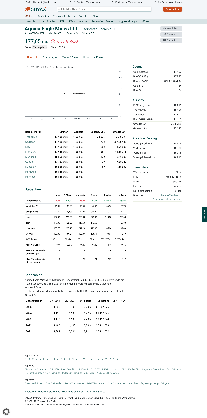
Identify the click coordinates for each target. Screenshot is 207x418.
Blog (95, 16)
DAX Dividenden (54, 383)
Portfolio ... (173, 40)
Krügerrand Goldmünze (152, 369)
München (30, 156)
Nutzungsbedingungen (73, 391)
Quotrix (29, 161)
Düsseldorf (31, 166)
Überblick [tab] (32, 57)
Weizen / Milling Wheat (107, 373)
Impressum (30, 391)
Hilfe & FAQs (99, 391)
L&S (27, 146)
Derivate (42, 16)
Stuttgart (30, 141)
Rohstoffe (97, 21)
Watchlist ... (173, 28)
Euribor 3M (133, 369)
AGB (88, 391)
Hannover (30, 176)
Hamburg (30, 171)
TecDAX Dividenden (74, 383)
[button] (6, 412)
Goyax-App (146, 383)
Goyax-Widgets (161, 383)
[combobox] (104, 9)
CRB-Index (89, 373)
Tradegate (31, 136)
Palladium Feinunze (72, 373)
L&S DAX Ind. (40, 369)
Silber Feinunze (34, 373)
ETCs (72, 21)
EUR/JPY (95, 369)
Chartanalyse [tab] (49, 57)
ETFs (63, 21)
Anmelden (174, 9)
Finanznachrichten (63, 16)
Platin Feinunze (52, 373)
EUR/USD (54, 369)
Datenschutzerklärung (49, 391)
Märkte (29, 16)
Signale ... (172, 34)
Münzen (146, 21)
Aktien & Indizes (48, 21)
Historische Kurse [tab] (93, 57)
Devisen (110, 21)
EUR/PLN (106, 369)
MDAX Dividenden (96, 383)
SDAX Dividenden (117, 383)
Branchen (84, 16)
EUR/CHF (83, 369)
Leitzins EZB (120, 369)
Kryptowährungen (128, 21)
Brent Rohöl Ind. (69, 369)
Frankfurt (30, 151)
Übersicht (30, 21)
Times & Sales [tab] (70, 57)
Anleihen (83, 21)
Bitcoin (28, 369)
